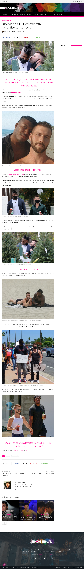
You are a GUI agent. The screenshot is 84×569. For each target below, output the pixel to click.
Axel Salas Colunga (10, 31)
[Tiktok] (48, 558)
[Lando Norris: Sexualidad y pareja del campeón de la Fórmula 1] (10, 510)
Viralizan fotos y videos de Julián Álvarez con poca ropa (28, 518)
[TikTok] (80, 1)
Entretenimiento (45, 514)
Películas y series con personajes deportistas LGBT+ (45, 517)
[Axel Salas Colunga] (3, 31)
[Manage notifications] (4, 564)
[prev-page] (3, 523)
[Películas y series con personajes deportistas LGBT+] (45, 510)
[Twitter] (76, 1)
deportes (8, 455)
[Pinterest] (82, 1)
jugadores (13, 455)
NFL (18, 455)
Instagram (21, 450)
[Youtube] (78, 1)
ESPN (26, 450)
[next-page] (5, 523)
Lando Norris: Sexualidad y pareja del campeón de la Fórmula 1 (10, 517)
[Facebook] (72, 1)
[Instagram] (74, 1)
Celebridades (6, 20)
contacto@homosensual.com (45, 554)
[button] (81, 14)
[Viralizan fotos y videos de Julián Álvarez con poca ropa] (28, 510)
